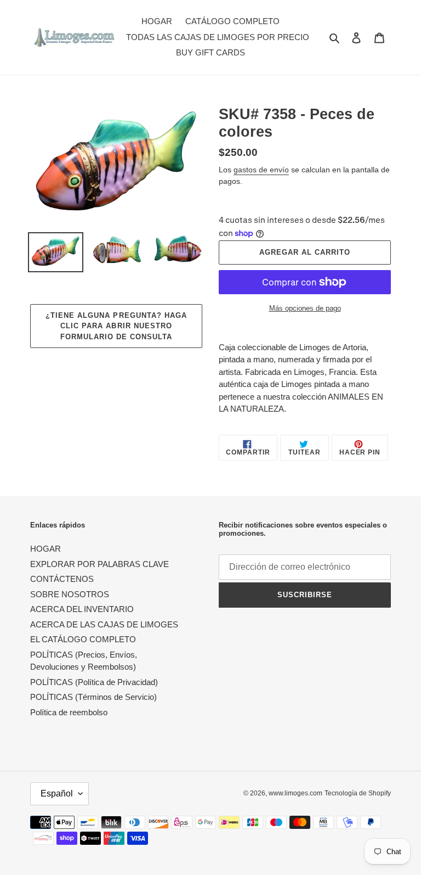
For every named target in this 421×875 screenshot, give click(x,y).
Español (57, 793)
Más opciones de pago (305, 308)
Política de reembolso (68, 712)
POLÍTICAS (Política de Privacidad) (94, 682)
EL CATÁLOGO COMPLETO (83, 639)
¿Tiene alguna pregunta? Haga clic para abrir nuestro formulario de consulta (116, 326)
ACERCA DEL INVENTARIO (82, 609)
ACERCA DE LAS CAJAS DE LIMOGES (104, 624)
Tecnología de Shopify (358, 793)
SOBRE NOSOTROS (69, 594)
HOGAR (45, 548)
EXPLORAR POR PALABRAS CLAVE (99, 564)
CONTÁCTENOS (62, 579)
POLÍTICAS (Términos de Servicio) (93, 697)
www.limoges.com (295, 793)
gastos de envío (261, 169)
